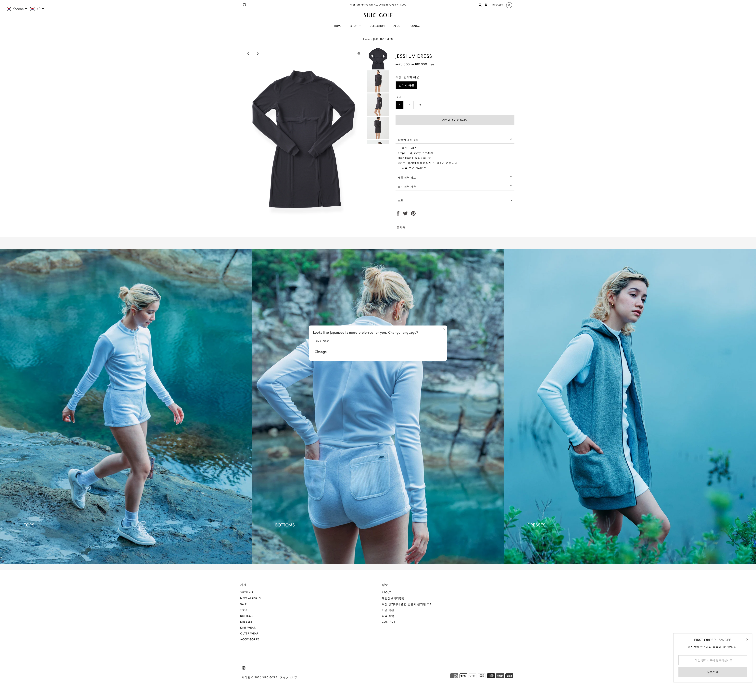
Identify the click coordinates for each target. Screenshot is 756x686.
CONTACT (388, 622)
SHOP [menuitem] (353, 26)
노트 (400, 200)
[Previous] (248, 53)
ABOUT (386, 592)
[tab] (455, 139)
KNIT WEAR (248, 628)
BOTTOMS (246, 616)
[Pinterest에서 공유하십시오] (413, 214)
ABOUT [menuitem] (398, 26)
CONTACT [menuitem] (416, 26)
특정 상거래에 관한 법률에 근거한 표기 (407, 604)
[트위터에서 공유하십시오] (405, 214)
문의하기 (402, 227)
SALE (243, 604)
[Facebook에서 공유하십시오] (398, 214)
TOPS (243, 610)
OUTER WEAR (249, 633)
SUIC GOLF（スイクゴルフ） (281, 677)
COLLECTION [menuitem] (377, 26)
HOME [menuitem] (338, 26)
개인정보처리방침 (393, 598)
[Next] (257, 53)
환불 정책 (388, 616)
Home (366, 39)
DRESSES (246, 622)
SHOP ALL (247, 592)
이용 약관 (388, 610)
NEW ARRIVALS (250, 598)
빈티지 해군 (406, 85)
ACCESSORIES (250, 639)
